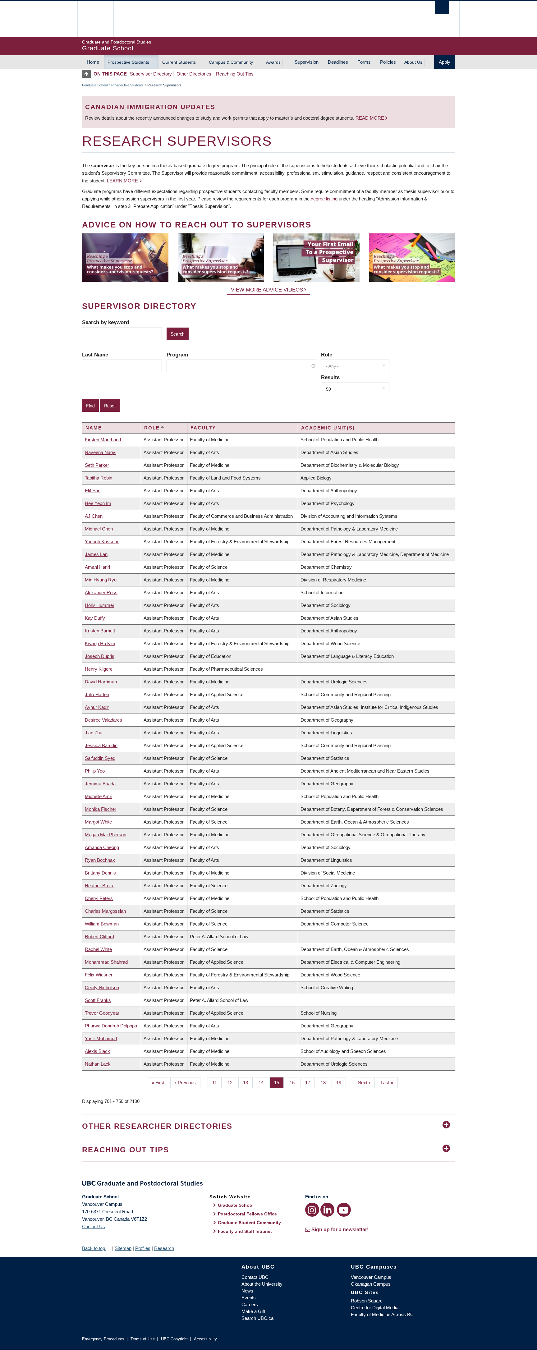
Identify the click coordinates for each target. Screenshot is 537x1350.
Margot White (98, 821)
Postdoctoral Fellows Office (247, 1213)
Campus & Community (231, 62)
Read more (370, 118)
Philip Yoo (95, 771)
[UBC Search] (442, 7)
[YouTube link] (344, 1210)
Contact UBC (254, 1277)
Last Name (95, 354)
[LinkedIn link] (327, 1210)
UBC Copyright (174, 1339)
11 (217, 1082)
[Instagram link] (312, 1210)
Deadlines (338, 62)
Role (326, 354)
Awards (273, 62)
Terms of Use (143, 1339)
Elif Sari (92, 490)
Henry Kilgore (98, 669)
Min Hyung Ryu (101, 579)
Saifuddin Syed (100, 758)
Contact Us (93, 1226)
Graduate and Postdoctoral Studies (268, 1184)
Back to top (94, 1248)
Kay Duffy (95, 618)
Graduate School (95, 85)
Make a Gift (253, 1311)
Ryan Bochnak (100, 860)
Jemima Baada (100, 783)
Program (177, 354)
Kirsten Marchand (103, 439)
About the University (261, 1284)
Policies (388, 62)
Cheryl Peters (99, 898)
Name (93, 427)
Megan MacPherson (105, 834)
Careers (249, 1304)
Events (248, 1297)
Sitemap (123, 1248)
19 (341, 1082)
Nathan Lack (98, 1064)
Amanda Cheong (102, 847)
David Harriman (101, 681)
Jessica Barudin (101, 745)
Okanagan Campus (371, 1284)
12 (232, 1082)
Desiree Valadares (103, 720)
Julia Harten (97, 694)
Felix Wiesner (98, 974)
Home (93, 62)
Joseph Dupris (99, 656)
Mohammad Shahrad (106, 962)
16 (294, 1082)
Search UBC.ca (257, 1318)
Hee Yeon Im (98, 503)
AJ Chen (94, 516)
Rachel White (98, 949)
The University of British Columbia (95, 19)
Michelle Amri (98, 796)
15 (279, 1082)
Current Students (179, 62)
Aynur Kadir (97, 707)
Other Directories (194, 73)
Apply (444, 62)
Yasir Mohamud (101, 1038)
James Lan (96, 554)
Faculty (203, 427)
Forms (364, 62)
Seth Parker (97, 465)
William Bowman (102, 923)
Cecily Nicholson (102, 987)
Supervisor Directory (151, 73)
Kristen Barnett (100, 630)
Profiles (142, 1248)
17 (310, 1082)
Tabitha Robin (98, 477)
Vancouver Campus (371, 1277)
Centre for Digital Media (374, 1307)
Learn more (122, 180)
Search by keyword (105, 322)
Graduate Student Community (249, 1222)
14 (263, 1082)
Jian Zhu (93, 732)
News (247, 1290)
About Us (413, 62)
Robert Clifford (99, 936)
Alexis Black (97, 1051)
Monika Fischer (100, 809)
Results (330, 377)
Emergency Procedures (103, 1339)
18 (325, 1082)
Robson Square (367, 1300)
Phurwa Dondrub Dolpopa (111, 1025)
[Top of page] (88, 73)
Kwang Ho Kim (100, 643)
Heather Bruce (99, 885)
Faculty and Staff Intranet (245, 1231)
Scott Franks (98, 1000)
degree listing (324, 198)
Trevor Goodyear (102, 1013)
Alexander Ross (101, 592)
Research (164, 1248)
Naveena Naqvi (100, 452)
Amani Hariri (97, 567)
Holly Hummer (99, 605)
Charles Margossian (105, 911)
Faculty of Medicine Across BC (382, 1314)
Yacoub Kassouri (102, 541)
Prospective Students (128, 62)
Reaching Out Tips (235, 73)
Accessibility (205, 1339)
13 (248, 1082)
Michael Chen (99, 528)
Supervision (307, 62)
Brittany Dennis (100, 872)
